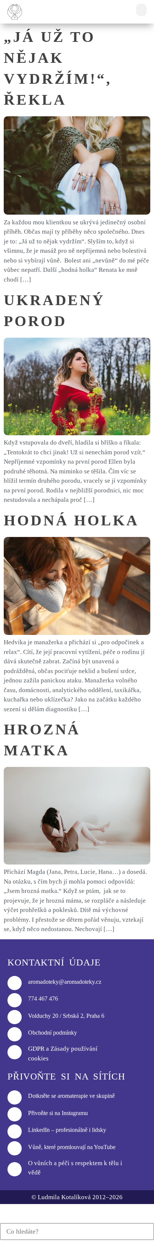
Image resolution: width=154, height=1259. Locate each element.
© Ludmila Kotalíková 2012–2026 (77, 1197)
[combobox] (77, 1231)
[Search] (2, 1219)
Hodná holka (71, 520)
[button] (141, 10)
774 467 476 (43, 998)
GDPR (36, 1048)
